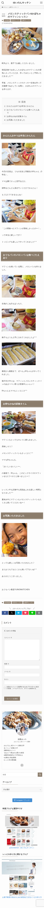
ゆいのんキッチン (22, 3)
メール (7, 671)
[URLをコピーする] (39, 613)
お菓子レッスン (26, 20)
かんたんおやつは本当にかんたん (20, 106)
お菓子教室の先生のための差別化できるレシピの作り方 (22, 897)
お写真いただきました (16, 120)
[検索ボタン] (2, 2)
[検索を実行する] (40, 774)
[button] (5, 613)
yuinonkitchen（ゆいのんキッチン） (22, 848)
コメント (8, 637)
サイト (6, 679)
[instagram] (22, 765)
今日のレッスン (15, 20)
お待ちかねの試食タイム (17, 116)
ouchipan (6, 20)
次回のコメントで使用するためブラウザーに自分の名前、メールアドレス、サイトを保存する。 (23, 687)
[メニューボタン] (41, 2)
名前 (6, 664)
